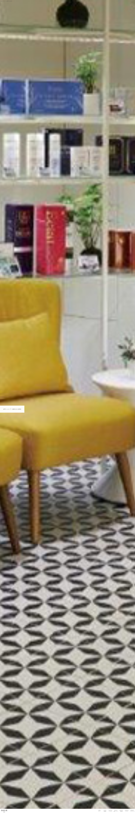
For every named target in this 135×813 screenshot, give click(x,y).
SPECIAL (116, 811)
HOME (99, 811)
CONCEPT (127, 811)
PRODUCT (132, 811)
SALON (105, 811)
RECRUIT (121, 811)
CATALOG (110, 811)
